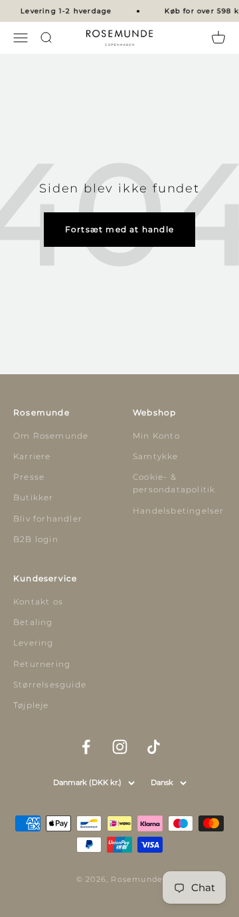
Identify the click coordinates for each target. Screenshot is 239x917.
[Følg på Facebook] (86, 747)
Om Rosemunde (50, 436)
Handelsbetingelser (178, 511)
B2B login (35, 539)
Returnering (41, 664)
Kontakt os (38, 601)
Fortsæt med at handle (119, 229)
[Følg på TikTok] (154, 747)
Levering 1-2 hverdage (65, 11)
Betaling (33, 622)
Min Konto (156, 436)
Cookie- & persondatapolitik (174, 483)
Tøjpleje (31, 705)
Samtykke (156, 456)
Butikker (33, 497)
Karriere (32, 456)
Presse (28, 477)
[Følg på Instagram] (120, 747)
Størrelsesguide (49, 684)
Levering (33, 643)
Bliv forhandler (47, 519)
